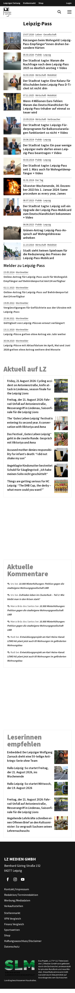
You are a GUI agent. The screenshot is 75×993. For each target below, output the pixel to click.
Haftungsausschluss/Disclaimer (23, 941)
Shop (41, 3)
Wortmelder (22, 272)
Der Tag (39, 180)
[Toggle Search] (59, 11)
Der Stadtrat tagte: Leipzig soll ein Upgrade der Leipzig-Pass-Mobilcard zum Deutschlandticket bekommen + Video (47, 211)
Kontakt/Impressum (16, 889)
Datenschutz (12, 946)
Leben (38, 34)
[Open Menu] (69, 11)
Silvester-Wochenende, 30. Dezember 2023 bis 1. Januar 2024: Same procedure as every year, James (47, 189)
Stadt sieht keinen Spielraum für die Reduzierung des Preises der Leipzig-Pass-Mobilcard (45, 254)
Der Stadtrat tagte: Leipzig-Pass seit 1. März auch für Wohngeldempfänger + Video (47, 169)
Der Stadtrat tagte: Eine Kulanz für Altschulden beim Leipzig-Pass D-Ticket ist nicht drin (47, 84)
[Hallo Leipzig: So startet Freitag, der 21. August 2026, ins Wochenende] (60, 773)
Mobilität (52, 75)
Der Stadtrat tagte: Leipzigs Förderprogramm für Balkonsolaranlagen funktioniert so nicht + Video (46, 128)
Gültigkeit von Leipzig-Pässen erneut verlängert (34, 323)
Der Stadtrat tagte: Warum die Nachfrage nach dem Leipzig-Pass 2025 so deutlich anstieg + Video (46, 64)
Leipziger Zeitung (11, 3)
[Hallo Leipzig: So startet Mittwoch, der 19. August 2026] (60, 788)
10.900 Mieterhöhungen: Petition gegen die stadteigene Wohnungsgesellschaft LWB (36, 610)
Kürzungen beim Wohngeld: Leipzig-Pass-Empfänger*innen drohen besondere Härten (47, 44)
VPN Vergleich (12, 918)
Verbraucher (53, 119)
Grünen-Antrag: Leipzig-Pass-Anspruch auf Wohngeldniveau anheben (45, 234)
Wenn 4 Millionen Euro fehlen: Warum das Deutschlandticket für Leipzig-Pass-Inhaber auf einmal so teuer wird (46, 106)
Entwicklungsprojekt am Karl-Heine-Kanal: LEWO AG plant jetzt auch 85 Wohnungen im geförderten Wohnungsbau (36, 641)
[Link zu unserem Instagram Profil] (15, 879)
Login (69, 3)
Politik (38, 54)
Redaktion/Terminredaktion (21, 894)
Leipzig (47, 54)
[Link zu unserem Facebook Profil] (7, 879)
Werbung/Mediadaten (17, 900)
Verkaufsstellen (13, 906)
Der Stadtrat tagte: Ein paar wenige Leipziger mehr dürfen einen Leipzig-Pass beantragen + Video (47, 149)
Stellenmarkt (29, 3)
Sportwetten (12, 929)
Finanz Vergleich (14, 924)
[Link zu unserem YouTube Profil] (22, 879)
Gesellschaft (49, 34)
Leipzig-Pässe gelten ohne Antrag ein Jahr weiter (34, 334)
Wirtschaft (40, 75)
